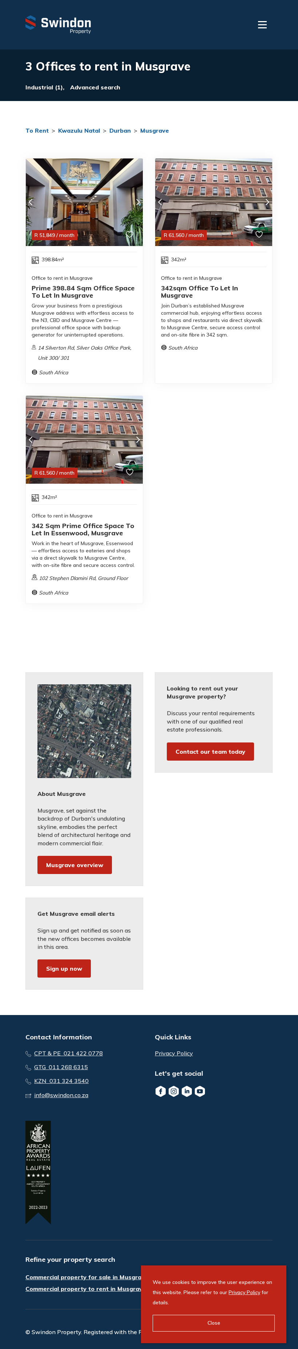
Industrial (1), (44, 87)
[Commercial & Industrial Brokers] (58, 25)
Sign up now (64, 968)
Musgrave (154, 130)
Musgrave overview (74, 865)
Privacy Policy (174, 1053)
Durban (120, 130)
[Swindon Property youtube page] (200, 1091)
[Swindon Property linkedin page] (187, 1091)
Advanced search (95, 87)
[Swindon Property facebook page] (160, 1091)
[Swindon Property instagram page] (174, 1091)
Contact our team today (210, 751)
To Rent (37, 130)
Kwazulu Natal (79, 130)
